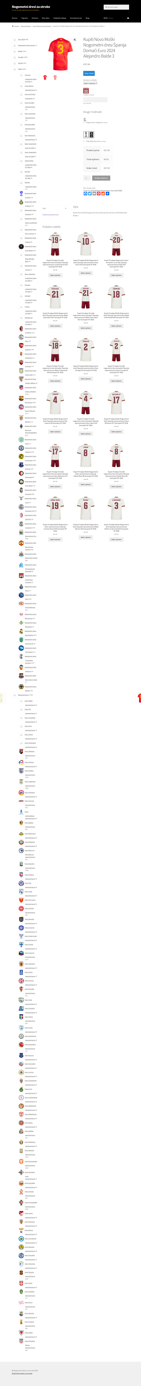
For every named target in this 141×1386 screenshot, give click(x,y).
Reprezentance (26, 26)
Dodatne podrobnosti (51, 215)
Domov (14, 18)
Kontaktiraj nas (76, 18)
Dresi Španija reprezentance (42, 26)
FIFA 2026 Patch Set (96, 141)
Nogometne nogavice (96, 122)
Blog (87, 18)
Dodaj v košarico (101, 178)
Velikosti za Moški (90, 80)
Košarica (35, 18)
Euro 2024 (114, 190)
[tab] (55, 208)
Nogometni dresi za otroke (31, 7)
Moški (120, 190)
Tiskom (88, 95)
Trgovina (24, 18)
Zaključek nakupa (59, 18)
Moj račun (45, 18)
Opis (44, 208)
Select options (55, 275)
